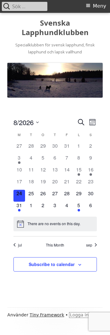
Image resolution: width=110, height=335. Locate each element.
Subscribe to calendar (52, 264)
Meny (99, 6)
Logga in (79, 314)
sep (89, 245)
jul (20, 245)
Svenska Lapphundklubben (55, 27)
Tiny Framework (47, 314)
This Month (55, 245)
